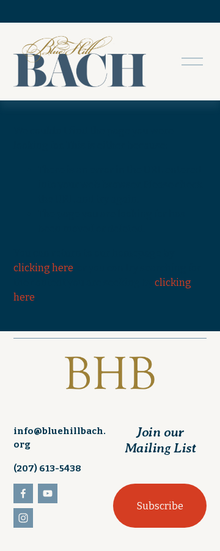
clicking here (43, 268)
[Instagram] (23, 518)
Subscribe (160, 506)
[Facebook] (23, 493)
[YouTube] (47, 493)
